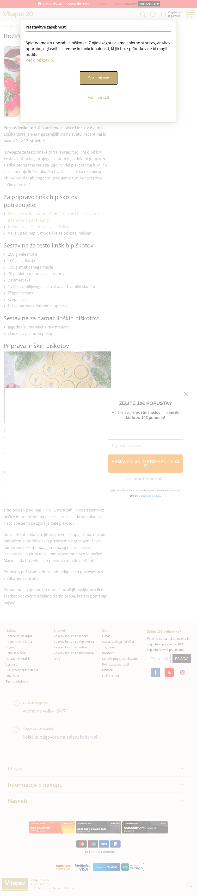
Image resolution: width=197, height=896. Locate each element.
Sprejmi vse (98, 77)
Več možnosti (98, 97)
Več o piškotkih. (40, 60)
